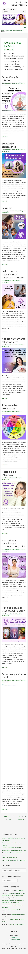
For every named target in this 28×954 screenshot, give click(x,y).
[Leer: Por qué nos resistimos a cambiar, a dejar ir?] (14, 565)
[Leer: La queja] (14, 226)
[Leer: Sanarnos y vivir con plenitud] (14, 732)
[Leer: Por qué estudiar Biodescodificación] (14, 629)
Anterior (5, 816)
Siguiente (22, 819)
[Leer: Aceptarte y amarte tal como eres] (14, 360)
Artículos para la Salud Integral (11, 83)
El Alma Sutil (20, 890)
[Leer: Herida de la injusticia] (14, 493)
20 (25, 816)
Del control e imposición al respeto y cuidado (13, 274)
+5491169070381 (15, 939)
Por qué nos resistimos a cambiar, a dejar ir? (13, 543)
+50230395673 (14, 937)
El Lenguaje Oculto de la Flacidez (11, 847)
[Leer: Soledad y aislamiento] (14, 165)
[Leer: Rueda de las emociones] (14, 427)
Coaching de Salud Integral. (19, 3)
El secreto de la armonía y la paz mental (13, 860)
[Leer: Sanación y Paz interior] (14, 99)
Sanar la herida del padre (9, 857)
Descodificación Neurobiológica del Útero (14, 850)
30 (10, 819)
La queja (7, 208)
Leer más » (5, 137)
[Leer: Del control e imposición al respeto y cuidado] (14, 296)
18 (19, 816)
